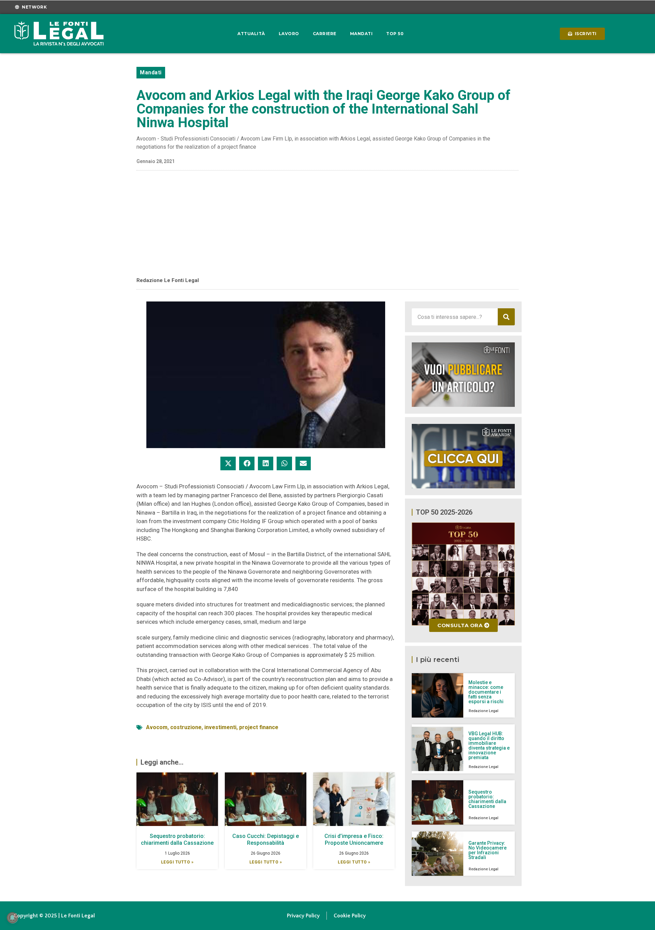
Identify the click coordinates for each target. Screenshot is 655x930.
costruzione (186, 727)
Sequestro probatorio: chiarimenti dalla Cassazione (177, 839)
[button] (228, 463)
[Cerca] (506, 316)
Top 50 (395, 33)
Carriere (324, 33)
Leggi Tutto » (177, 862)
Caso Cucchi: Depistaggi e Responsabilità (265, 839)
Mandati (361, 33)
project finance (258, 727)
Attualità (251, 33)
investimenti (220, 727)
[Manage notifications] (12, 917)
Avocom (157, 727)
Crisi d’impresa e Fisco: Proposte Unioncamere (353, 839)
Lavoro (289, 33)
